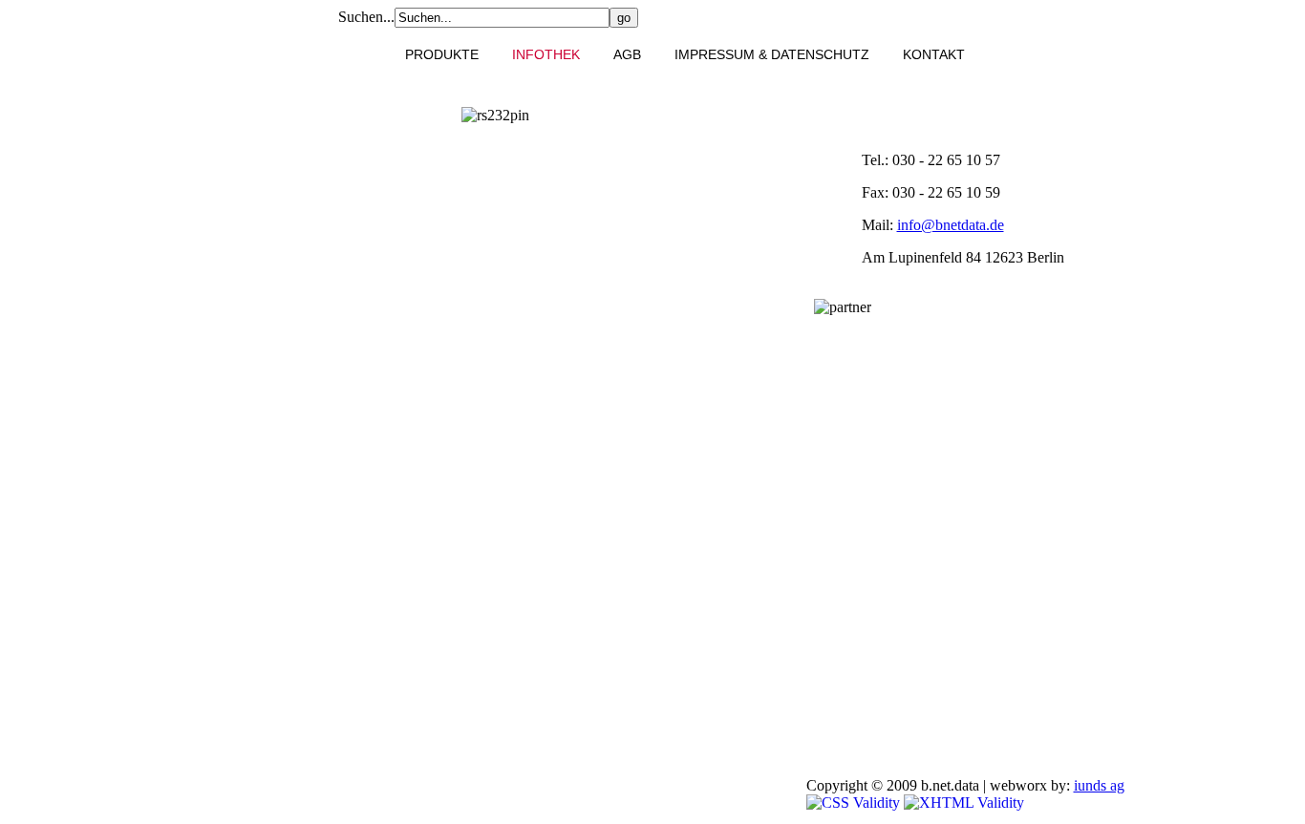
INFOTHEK (546, 54)
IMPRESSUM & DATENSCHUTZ (771, 54)
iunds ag (1099, 785)
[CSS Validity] (855, 802)
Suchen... (366, 17)
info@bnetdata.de (950, 225)
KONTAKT (934, 54)
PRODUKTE (442, 54)
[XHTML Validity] (964, 802)
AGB (627, 54)
